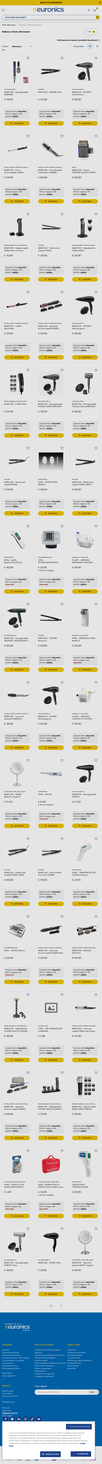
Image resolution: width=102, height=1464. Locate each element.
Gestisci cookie (52, 1454)
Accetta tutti (82, 1454)
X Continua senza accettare (79, 1427)
